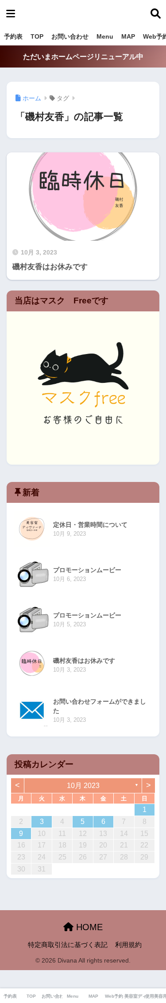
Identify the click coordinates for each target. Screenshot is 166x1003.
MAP (128, 36)
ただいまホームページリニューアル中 (83, 56)
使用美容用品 (155, 996)
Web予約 (114, 996)
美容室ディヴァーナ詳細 (134, 996)
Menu (105, 36)
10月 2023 (83, 785)
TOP (37, 36)
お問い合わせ (70, 36)
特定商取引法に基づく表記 (68, 944)
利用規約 (128, 944)
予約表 (13, 36)
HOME (88, 927)
